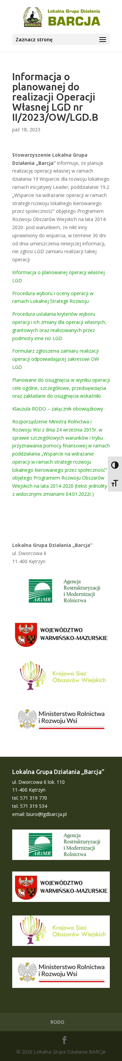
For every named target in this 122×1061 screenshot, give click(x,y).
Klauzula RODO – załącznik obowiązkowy (57, 408)
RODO (57, 1022)
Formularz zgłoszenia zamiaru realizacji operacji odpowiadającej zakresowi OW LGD (55, 359)
